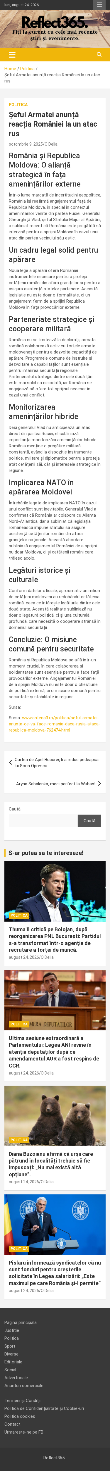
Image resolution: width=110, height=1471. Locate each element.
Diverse (11, 1354)
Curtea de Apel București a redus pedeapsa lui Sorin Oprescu (57, 762)
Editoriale (13, 1362)
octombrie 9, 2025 (26, 144)
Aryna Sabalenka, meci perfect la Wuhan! (55, 784)
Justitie (11, 1330)
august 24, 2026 (24, 957)
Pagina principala (20, 1322)
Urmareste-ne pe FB (23, 1432)
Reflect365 (54, 1457)
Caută (15, 809)
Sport (9, 1346)
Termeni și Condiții (22, 1400)
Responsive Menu (99, 5)
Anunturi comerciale (23, 1385)
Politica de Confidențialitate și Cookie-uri (44, 1408)
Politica (18, 104)
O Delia (51, 144)
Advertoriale (16, 1377)
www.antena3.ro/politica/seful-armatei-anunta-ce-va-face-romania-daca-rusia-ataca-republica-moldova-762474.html (54, 724)
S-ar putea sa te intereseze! (46, 852)
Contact (12, 1424)
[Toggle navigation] (12, 54)
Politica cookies (19, 1416)
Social (10, 1369)
